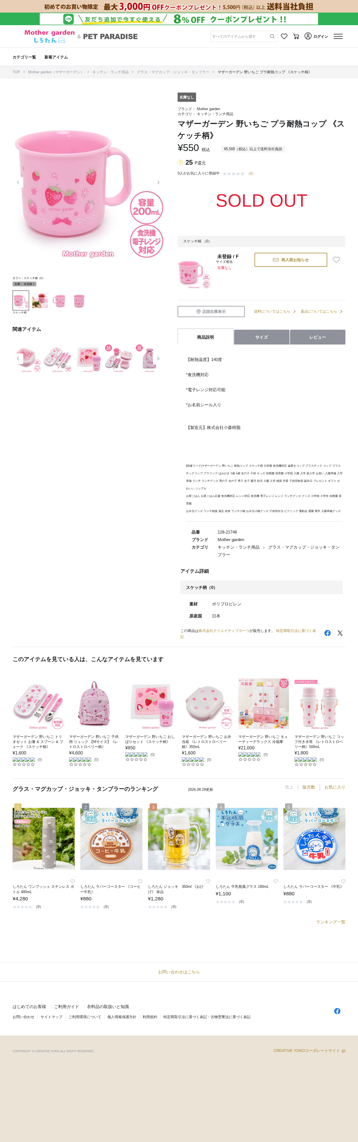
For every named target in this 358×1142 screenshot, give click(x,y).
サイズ (261, 337)
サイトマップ (51, 1017)
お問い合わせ (23, 1017)
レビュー (317, 337)
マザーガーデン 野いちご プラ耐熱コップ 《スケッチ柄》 (265, 72)
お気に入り (334, 787)
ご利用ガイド (66, 1006)
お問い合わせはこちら (179, 971)
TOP (16, 72)
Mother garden (208, 109)
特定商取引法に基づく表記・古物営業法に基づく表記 (207, 1017)
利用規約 (150, 1017)
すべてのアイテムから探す (234, 36)
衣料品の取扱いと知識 (108, 1006)
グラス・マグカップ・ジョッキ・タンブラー (173, 72)
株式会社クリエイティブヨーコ (224, 631)
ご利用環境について (85, 1017)
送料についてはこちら (272, 311)
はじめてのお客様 (29, 1006)
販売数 (309, 787)
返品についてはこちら (319, 311)
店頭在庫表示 (214, 311)
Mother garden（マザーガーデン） (56, 72)
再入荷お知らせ (295, 260)
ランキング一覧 (330, 921)
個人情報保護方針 (121, 1017)
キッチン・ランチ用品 (110, 72)
